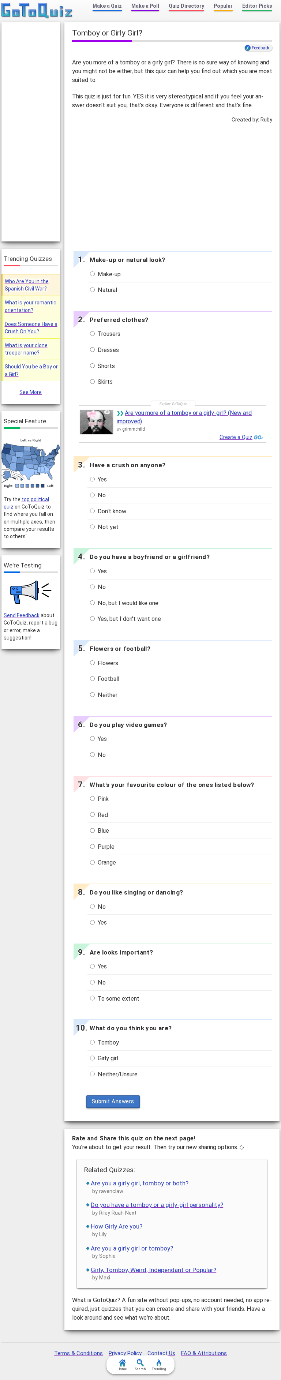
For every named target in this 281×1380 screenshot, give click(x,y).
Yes (101, 479)
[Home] (37, 11)
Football (107, 678)
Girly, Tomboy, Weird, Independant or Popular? (153, 1270)
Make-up (108, 274)
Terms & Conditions (78, 1353)
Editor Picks (257, 6)
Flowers (107, 663)
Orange (106, 862)
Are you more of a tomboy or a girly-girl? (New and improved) (184, 416)
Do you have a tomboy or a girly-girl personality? (157, 1204)
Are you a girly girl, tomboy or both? (139, 1183)
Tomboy (107, 1042)
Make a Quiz (107, 6)
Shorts (105, 366)
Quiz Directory (186, 6)
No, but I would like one (127, 603)
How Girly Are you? (116, 1226)
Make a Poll (145, 6)
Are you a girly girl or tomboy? (132, 1248)
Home (122, 1369)
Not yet (107, 527)
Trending (159, 1369)
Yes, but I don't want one (128, 618)
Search (140, 1369)
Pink (102, 798)
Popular (223, 6)
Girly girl (107, 1058)
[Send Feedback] (31, 592)
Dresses (107, 349)
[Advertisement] (172, 185)
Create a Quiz (236, 437)
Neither (106, 694)
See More (30, 392)
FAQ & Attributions (204, 1353)
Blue (102, 830)
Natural (106, 289)
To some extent (117, 998)
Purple (105, 846)
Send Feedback (22, 615)
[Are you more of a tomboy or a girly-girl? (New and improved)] (96, 422)
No (101, 495)
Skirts (104, 381)
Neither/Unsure (117, 1074)
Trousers (108, 333)
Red (102, 814)
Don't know (111, 511)
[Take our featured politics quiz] (30, 463)
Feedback (260, 47)
